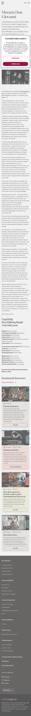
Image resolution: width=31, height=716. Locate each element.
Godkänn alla (15, 64)
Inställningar (15, 58)
